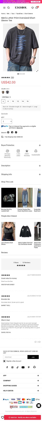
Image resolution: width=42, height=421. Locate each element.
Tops (12, 13)
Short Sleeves (29, 13)
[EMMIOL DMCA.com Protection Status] (26, 408)
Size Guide (4, 113)
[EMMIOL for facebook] (7, 367)
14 (23, 101)
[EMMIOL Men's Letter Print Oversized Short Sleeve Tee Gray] (7, 93)
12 (18, 101)
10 (12, 77)
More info (20, 128)
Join (33, 357)
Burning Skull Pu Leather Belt (6, 210)
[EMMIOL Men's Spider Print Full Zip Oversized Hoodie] (25, 231)
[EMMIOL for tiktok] (17, 367)
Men (8, 13)
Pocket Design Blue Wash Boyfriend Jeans (25, 210)
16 (28, 101)
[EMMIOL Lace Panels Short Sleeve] (8, 231)
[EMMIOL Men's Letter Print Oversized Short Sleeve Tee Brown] (3, 93)
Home (3, 13)
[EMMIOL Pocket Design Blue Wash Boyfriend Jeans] (25, 198)
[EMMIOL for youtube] (23, 367)
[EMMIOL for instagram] (12, 367)
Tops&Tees (19, 13)
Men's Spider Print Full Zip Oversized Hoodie (25, 243)
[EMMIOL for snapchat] (34, 367)
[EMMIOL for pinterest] (29, 367)
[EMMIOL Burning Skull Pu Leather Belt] (8, 198)
